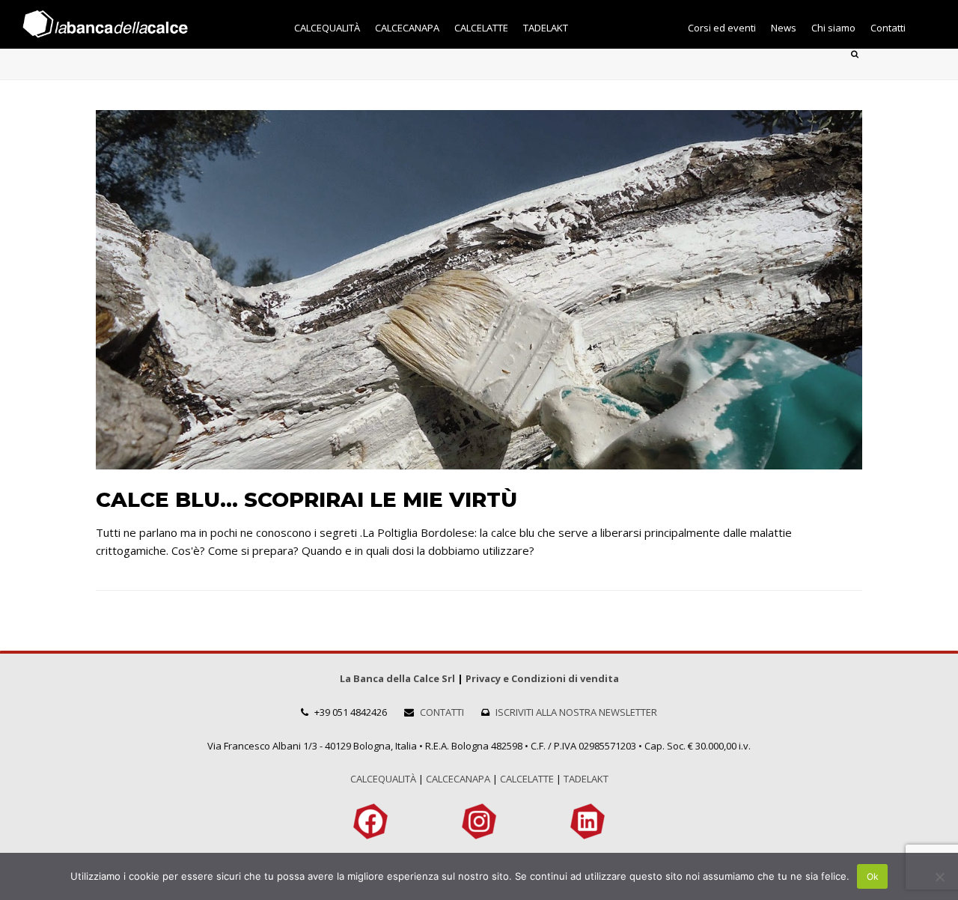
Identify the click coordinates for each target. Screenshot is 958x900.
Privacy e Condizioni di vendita (542, 678)
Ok (873, 876)
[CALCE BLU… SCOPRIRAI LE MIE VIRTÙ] (479, 459)
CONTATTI (442, 712)
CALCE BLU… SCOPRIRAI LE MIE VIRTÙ (306, 499)
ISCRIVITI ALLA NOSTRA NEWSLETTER (576, 712)
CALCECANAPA (458, 778)
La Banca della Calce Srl (397, 678)
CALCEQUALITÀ (383, 778)
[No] (939, 876)
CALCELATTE (527, 778)
